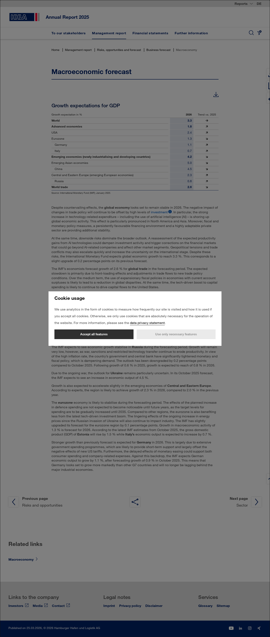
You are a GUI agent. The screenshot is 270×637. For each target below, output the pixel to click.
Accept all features (94, 334)
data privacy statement (147, 323)
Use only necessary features (176, 334)
